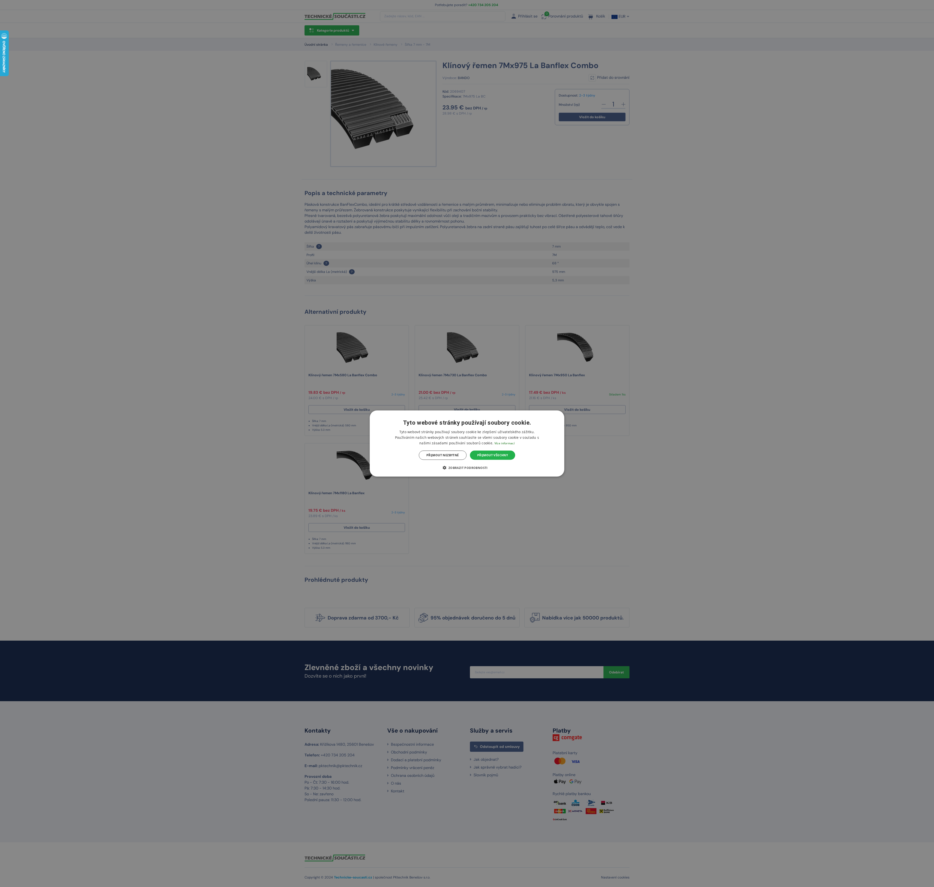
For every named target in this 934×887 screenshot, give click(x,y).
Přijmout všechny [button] (492, 455)
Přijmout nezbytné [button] (442, 455)
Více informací (504, 443)
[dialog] (467, 443)
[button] (466, 468)
